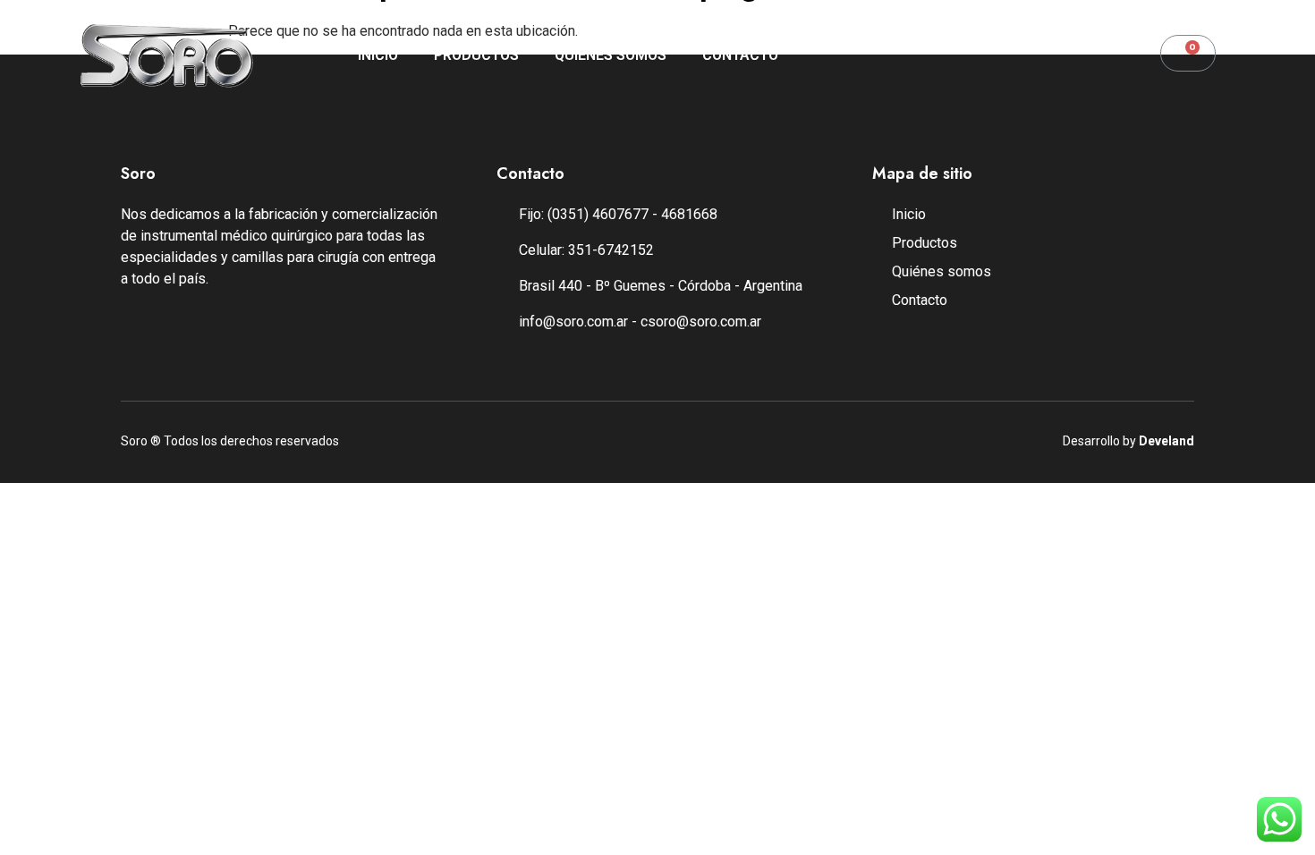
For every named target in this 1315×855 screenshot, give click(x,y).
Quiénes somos (610, 55)
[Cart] (1188, 53)
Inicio (378, 55)
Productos (476, 55)
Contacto (740, 55)
